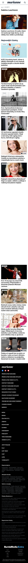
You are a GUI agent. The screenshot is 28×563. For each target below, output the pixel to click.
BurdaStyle (20, 553)
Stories (4, 427)
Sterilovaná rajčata (10, 488)
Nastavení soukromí (8, 398)
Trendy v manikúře (5, 476)
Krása (4, 415)
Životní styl (6, 418)
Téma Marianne (6, 437)
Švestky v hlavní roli (15, 486)
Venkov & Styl (6, 440)
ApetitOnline (6, 445)
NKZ (7, 553)
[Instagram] (5, 370)
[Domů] (14, 2)
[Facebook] (2, 370)
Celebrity (7, 7)
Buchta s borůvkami (6, 493)
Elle (3, 448)
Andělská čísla (5, 468)
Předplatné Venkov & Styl (10, 380)
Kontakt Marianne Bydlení (10, 386)
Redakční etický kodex (9, 392)
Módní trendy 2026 (10, 470)
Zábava (4, 421)
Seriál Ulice (18, 478)
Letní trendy (17, 470)
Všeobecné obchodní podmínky (12, 401)
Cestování (11, 468)
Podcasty (5, 433)
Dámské (20, 551)
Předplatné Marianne (9, 374)
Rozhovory (5, 424)
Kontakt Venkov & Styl (9, 389)
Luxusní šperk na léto (17, 480)
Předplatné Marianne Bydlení (11, 377)
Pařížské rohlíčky (10, 490)
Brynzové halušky (19, 491)
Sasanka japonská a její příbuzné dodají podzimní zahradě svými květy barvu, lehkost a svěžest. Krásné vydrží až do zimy (13, 513)
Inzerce (4, 407)
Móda (3, 412)
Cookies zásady (7, 404)
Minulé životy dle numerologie (16, 476)
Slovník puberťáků (12, 467)
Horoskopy (5, 430)
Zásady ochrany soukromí (10, 395)
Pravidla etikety (5, 467)
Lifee (3, 457)
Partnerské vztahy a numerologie (8, 478)
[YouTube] (8, 370)
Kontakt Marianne (8, 383)
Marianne (20, 549)
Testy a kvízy (19, 467)
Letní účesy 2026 (8, 480)
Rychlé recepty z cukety (16, 493)
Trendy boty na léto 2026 (13, 479)
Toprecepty (5, 460)
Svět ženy (5, 451)
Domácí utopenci (11, 491)
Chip (3, 454)
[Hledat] (24, 2)
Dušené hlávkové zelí (6, 486)
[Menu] (3, 2)
